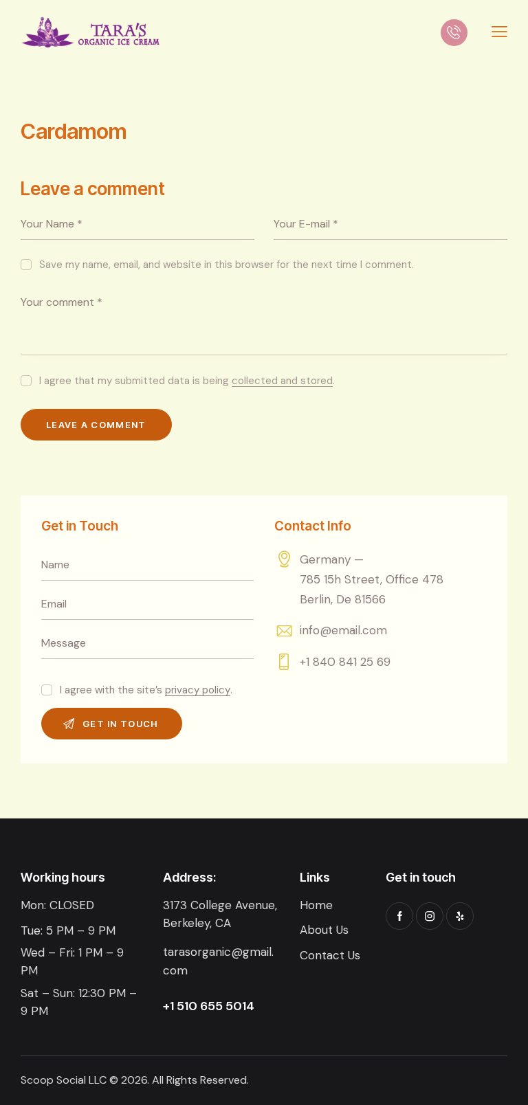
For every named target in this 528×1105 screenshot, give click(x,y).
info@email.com (343, 630)
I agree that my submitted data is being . (187, 381)
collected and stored (282, 381)
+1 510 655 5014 (208, 1006)
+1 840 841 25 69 (345, 661)
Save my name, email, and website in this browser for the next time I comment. (226, 264)
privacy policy (197, 690)
